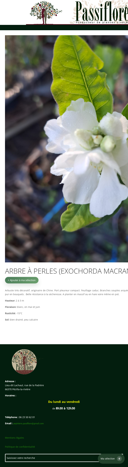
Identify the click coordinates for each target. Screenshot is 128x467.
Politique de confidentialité (20, 446)
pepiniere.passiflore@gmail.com (28, 423)
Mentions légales (14, 437)
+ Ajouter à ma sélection (22, 280)
